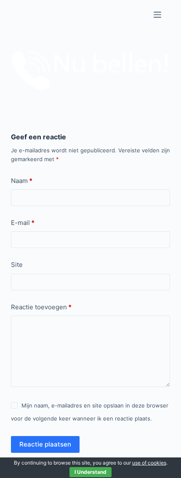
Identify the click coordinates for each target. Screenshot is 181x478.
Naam (21, 181)
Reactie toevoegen (41, 307)
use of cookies (149, 463)
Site (17, 265)
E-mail (23, 223)
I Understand (90, 472)
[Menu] (157, 14)
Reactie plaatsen (45, 444)
